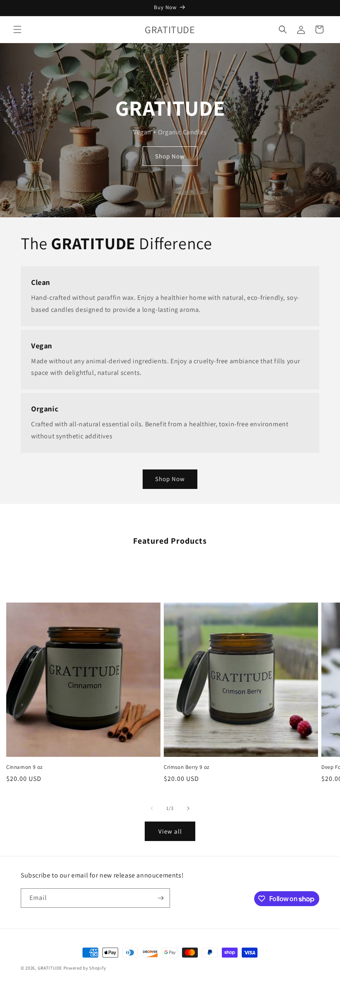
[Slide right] (188, 808)
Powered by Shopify (84, 968)
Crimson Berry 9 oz (186, 767)
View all (170, 831)
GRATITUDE (50, 968)
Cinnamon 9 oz (24, 767)
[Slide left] (152, 808)
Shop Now (170, 156)
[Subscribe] (160, 898)
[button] (17, 29)
